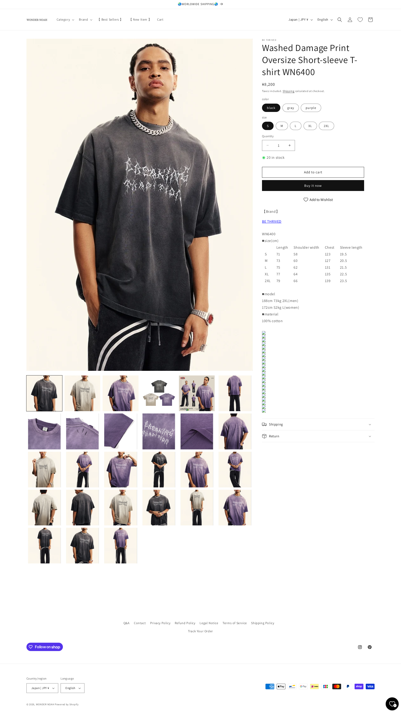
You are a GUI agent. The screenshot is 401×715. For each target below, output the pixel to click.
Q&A (126, 623)
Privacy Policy (160, 623)
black (271, 108)
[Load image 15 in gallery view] (120, 469)
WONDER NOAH (45, 704)
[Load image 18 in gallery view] (235, 469)
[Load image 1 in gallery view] (44, 393)
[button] (65, 19)
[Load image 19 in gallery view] (44, 507)
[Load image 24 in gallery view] (235, 507)
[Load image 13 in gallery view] (44, 469)
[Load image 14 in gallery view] (82, 469)
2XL (326, 126)
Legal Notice (209, 623)
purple (311, 108)
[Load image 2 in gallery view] (82, 393)
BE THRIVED (271, 221)
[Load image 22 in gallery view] (159, 507)
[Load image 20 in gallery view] (82, 507)
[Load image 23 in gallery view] (197, 507)
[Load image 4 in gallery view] (159, 393)
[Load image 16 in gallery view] (159, 469)
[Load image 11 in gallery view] (197, 431)
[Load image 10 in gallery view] (159, 431)
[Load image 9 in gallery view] (120, 431)
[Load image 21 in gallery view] (120, 507)
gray (290, 108)
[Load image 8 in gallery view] (82, 431)
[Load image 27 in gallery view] (120, 545)
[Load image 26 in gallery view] (82, 545)
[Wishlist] (360, 20)
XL (310, 126)
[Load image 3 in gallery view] (120, 393)
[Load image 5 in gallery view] (197, 393)
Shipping (288, 91)
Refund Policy (185, 623)
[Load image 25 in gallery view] (44, 545)
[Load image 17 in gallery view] (197, 469)
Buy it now (313, 185)
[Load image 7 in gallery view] (44, 431)
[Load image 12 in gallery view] (235, 431)
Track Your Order (200, 631)
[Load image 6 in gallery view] (235, 393)
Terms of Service (235, 623)
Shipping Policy (262, 623)
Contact (140, 623)
